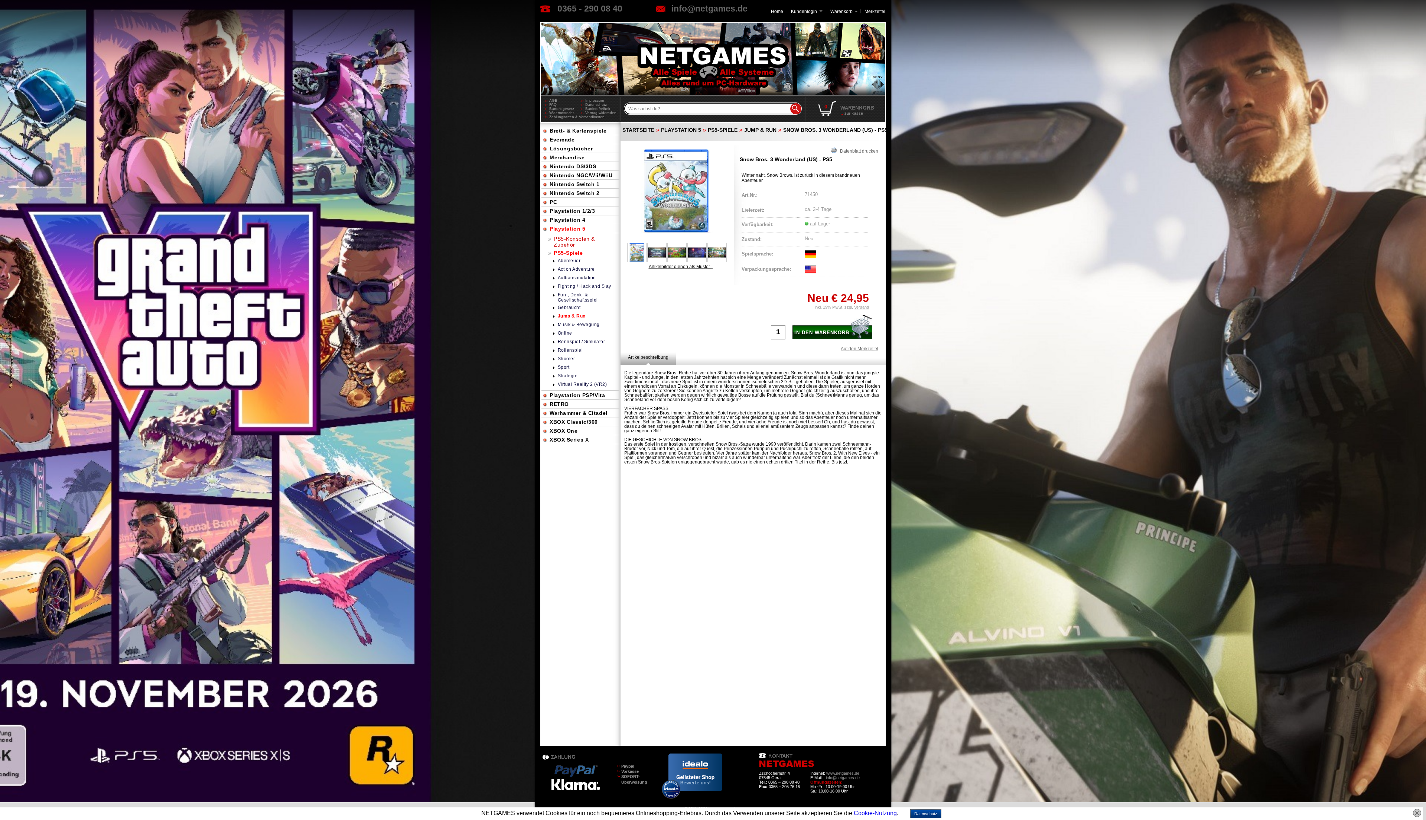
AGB (553, 100)
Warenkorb (841, 11)
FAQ (553, 104)
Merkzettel (875, 11)
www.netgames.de (842, 773)
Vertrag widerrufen (600, 113)
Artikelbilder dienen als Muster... (681, 266)
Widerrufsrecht (561, 113)
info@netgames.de (709, 8)
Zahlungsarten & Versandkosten (565, 117)
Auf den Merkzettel (859, 348)
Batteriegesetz (561, 109)
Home (777, 11)
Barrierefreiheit (597, 109)
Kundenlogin (807, 11)
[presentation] (648, 357)
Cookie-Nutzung (875, 813)
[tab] (648, 357)
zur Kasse (853, 113)
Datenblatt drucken (857, 151)
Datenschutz (596, 104)
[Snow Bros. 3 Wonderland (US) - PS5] (677, 191)
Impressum (594, 100)
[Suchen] (795, 108)
